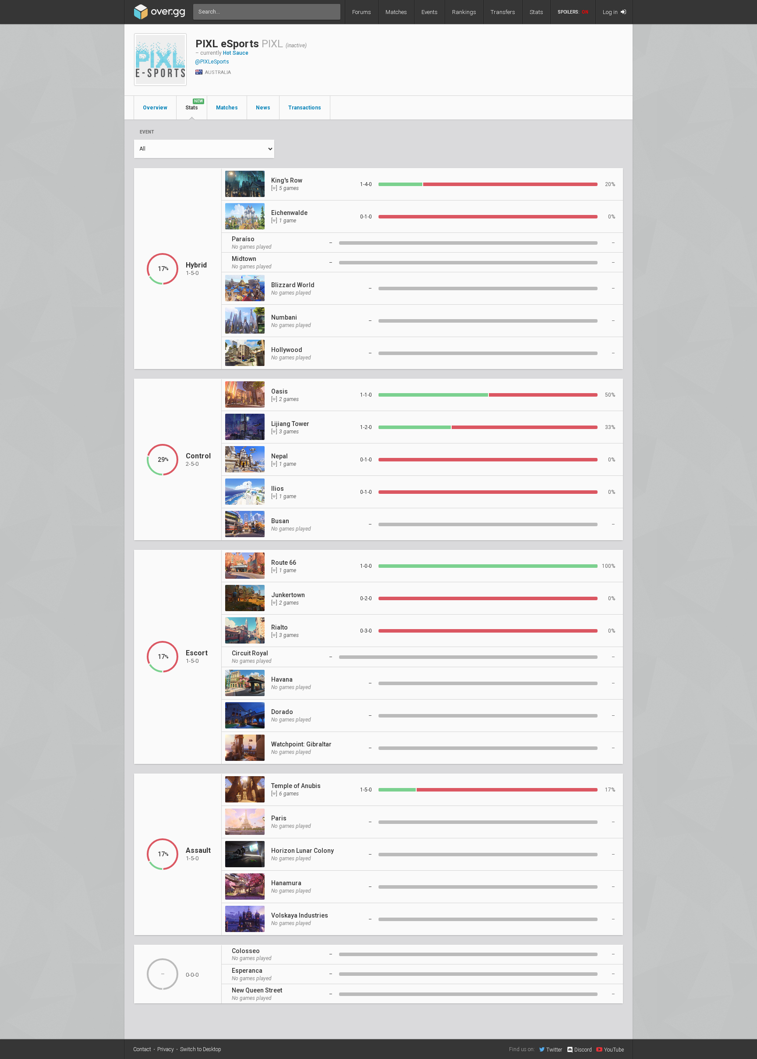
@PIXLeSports (212, 62)
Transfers (503, 12)
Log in (611, 12)
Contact (142, 1049)
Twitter (554, 1049)
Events (429, 12)
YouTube (614, 1049)
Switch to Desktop (200, 1049)
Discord (583, 1050)
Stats (536, 12)
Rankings (464, 12)
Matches (396, 12)
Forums (361, 12)
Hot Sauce (235, 53)
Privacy (165, 1049)
